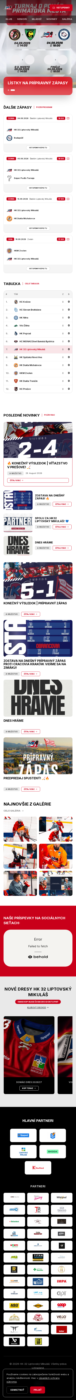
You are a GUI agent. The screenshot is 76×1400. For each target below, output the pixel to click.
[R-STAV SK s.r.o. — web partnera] (14, 1269)
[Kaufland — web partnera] (38, 1168)
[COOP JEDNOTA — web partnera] (61, 1305)
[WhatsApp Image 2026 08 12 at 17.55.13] (55, 883)
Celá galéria (12, 810)
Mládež (37, 19)
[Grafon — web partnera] (61, 1234)
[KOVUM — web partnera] (38, 1305)
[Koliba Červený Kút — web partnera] (38, 1234)
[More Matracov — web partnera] (61, 1258)
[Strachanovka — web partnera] (38, 1222)
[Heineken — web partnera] (14, 1222)
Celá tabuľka (32, 284)
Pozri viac (49, 415)
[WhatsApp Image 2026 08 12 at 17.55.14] (20, 883)
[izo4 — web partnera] (14, 1210)
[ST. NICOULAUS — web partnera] (14, 1293)
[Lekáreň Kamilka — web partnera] (38, 1269)
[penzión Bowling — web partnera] (38, 1198)
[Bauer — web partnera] (14, 1341)
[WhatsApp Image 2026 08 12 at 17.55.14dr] (55, 856)
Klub (9, 19)
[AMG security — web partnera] (14, 1198)
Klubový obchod (36, 1007)
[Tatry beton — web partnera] (38, 1210)
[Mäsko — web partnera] (14, 1329)
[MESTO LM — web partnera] (23, 1151)
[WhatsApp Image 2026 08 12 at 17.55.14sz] (20, 829)
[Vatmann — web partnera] (14, 1234)
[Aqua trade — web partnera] (38, 1246)
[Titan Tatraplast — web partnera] (38, 1258)
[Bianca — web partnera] (61, 1210)
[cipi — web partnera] (61, 1293)
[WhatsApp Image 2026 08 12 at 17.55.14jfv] (55, 829)
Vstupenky (63, 7)
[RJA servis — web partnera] (14, 1281)
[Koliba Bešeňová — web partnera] (61, 1222)
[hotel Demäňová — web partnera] (14, 1317)
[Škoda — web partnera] (52, 1151)
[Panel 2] (13, 90)
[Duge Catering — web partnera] (38, 1329)
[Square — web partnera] (61, 1246)
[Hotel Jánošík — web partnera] (61, 1269)
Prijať (38, 1390)
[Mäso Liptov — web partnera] (38, 1317)
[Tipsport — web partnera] (23, 1135)
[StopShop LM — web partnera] (38, 1341)
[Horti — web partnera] (14, 1246)
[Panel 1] (8, 90)
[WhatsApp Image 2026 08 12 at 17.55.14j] (20, 856)
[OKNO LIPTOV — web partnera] (38, 1281)
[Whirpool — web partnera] (61, 1198)
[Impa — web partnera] (61, 1281)
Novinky (51, 19)
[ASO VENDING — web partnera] (14, 1305)
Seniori (22, 19)
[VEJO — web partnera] (61, 1317)
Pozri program (44, 107)
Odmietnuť (17, 1390)
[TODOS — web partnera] (61, 1329)
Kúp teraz (27, 1088)
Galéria (67, 19)
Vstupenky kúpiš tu (38, 148)
